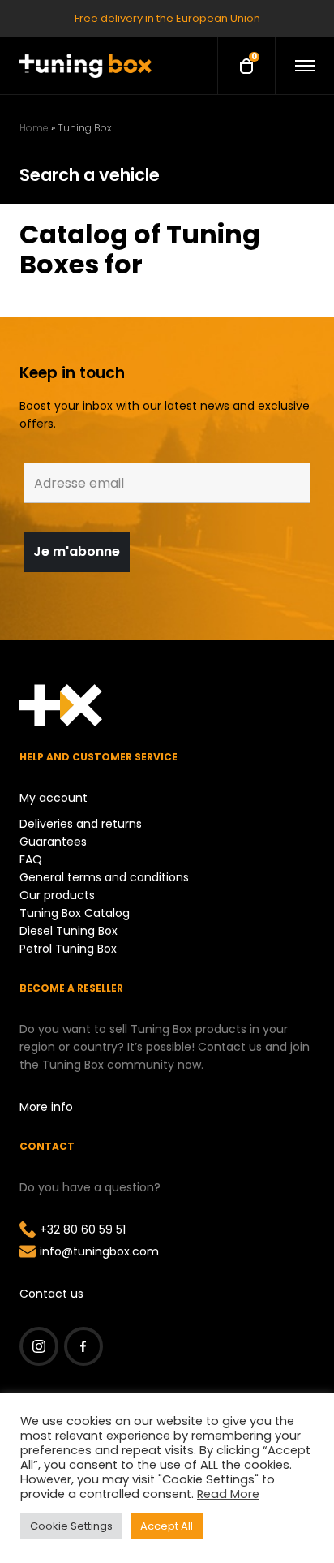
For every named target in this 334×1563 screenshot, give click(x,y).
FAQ (30, 859)
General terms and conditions (104, 877)
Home (34, 128)
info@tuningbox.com (99, 1251)
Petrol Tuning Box (68, 949)
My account (53, 798)
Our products (57, 895)
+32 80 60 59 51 (83, 1229)
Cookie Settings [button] (71, 1526)
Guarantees (53, 841)
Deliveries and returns (80, 824)
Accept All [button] (166, 1526)
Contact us (51, 1293)
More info (46, 1107)
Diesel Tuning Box (68, 931)
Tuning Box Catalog (74, 913)
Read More (228, 1494)
